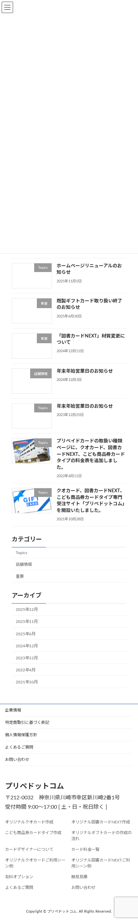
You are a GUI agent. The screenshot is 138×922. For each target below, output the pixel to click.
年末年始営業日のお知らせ (85, 371)
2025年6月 (26, 634)
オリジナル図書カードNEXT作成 (100, 822)
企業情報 (13, 710)
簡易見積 (79, 877)
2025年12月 (27, 610)
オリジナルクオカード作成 (29, 822)
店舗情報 (24, 564)
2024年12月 (27, 646)
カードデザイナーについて (29, 849)
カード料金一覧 (85, 849)
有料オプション (19, 877)
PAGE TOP (127, 887)
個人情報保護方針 (21, 735)
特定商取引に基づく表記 (27, 722)
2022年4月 (26, 670)
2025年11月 (27, 622)
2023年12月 (27, 658)
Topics (21, 553)
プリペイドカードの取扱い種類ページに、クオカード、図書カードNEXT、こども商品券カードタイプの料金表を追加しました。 (91, 454)
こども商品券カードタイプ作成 (33, 833)
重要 (20, 576)
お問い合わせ (17, 760)
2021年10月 (27, 682)
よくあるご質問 (19, 747)
